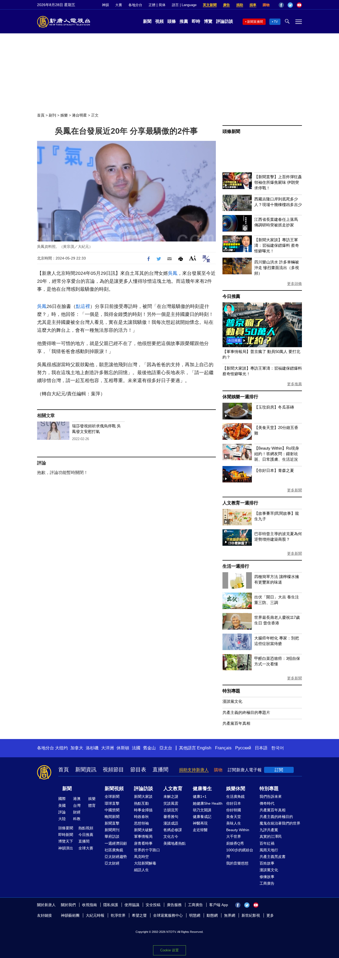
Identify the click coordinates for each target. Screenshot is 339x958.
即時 (196, 21)
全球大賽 (85, 848)
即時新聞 (65, 834)
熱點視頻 (85, 828)
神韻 (105, 5)
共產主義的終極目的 (276, 816)
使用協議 (131, 905)
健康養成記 (202, 816)
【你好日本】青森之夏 (274, 470)
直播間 (160, 769)
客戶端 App (218, 905)
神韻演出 (65, 848)
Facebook (281, 5)
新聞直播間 (255, 22)
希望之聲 (139, 915)
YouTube (299, 5)
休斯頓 (123, 748)
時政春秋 (141, 816)
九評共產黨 (269, 830)
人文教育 (172, 788)
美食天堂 (233, 816)
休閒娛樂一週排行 (240, 396)
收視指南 (89, 905)
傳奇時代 (267, 803)
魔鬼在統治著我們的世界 (280, 823)
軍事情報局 (143, 836)
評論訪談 (224, 21)
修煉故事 (267, 877)
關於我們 (68, 905)
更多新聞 (294, 490)
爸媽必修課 (172, 830)
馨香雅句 (170, 816)
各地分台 (135, 5)
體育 (92, 805)
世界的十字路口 (147, 850)
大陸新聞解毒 (145, 863)
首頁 (40, 115)
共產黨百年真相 (236, 723)
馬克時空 (141, 856)
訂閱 (279, 770)
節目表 (138, 769)
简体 (162, 5)
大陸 (62, 819)
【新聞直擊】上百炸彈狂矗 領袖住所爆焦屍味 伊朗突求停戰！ (278, 182)
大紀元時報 (95, 915)
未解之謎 (170, 796)
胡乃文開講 (202, 810)
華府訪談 (112, 836)
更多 (270, 915)
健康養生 (202, 788)
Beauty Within (237, 830)
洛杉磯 (92, 748)
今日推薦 (231, 296)
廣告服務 (174, 905)
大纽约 (61, 748)
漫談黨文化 (232, 701)
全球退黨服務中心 (168, 915)
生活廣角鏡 (235, 796)
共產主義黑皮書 (273, 856)
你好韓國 (233, 810)
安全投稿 (153, 905)
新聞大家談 (143, 796)
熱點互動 (141, 803)
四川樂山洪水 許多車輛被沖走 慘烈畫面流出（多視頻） (276, 267)
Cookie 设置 (169, 950)
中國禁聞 (112, 810)
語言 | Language (184, 5)
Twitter (290, 5)
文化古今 (170, 836)
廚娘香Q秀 (235, 843)
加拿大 (76, 748)
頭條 (171, 21)
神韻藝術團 (70, 915)
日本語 (261, 748)
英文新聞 (210, 5)
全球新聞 (112, 796)
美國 (62, 805)
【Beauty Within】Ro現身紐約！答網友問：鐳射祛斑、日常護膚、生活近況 (276, 454)
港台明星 (79, 115)
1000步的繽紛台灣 (239, 853)
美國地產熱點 (174, 843)
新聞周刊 (112, 830)
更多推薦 (294, 384)
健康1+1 (200, 796)
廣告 (226, 5)
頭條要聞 (65, 828)
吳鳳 (172, 273)
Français (223, 748)
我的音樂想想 (237, 863)
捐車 (252, 5)
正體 (152, 5)
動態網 (212, 915)
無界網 (229, 915)
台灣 (77, 805)
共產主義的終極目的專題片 (246, 712)
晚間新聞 (112, 816)
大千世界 (233, 836)
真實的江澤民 (271, 836)
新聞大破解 (143, 830)
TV (276, 22)
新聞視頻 (114, 788)
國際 (62, 798)
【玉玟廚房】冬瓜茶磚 (274, 407)
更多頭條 (294, 283)
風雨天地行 (269, 850)
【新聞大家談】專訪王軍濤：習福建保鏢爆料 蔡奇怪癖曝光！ (276, 245)
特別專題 (231, 690)
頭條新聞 (231, 131)
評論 (62, 812)
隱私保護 (110, 905)
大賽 (118, 5)
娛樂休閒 (235, 788)
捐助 (239, 5)
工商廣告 (267, 883)
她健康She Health (207, 803)
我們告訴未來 (271, 796)
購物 (266, 5)
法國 (136, 748)
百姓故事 (267, 863)
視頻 (159, 21)
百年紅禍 (267, 843)
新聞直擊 (112, 823)
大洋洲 (107, 748)
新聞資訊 (85, 769)
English (204, 748)
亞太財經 (112, 863)
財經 (77, 812)
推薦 (184, 21)
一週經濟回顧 (116, 843)
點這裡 (83, 306)
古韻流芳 (170, 810)
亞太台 (165, 748)
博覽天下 (65, 841)
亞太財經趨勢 (116, 856)
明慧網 (194, 915)
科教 (77, 819)
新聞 (147, 21)
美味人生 (233, 823)
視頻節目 (113, 769)
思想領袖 (141, 823)
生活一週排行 (235, 566)
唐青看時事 (143, 843)
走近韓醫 (200, 830)
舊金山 (149, 748)
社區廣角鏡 (114, 850)
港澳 (77, 798)
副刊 (52, 115)
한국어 (277, 748)
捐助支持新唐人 (194, 770)
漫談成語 (170, 823)
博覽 (208, 21)
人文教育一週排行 (240, 502)
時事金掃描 (143, 810)
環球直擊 (112, 803)
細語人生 (141, 870)
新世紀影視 (251, 915)
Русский (243, 748)
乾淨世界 (118, 915)
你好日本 (233, 803)
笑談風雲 (170, 803)
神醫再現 (200, 823)
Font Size (193, 258)
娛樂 (64, 115)
